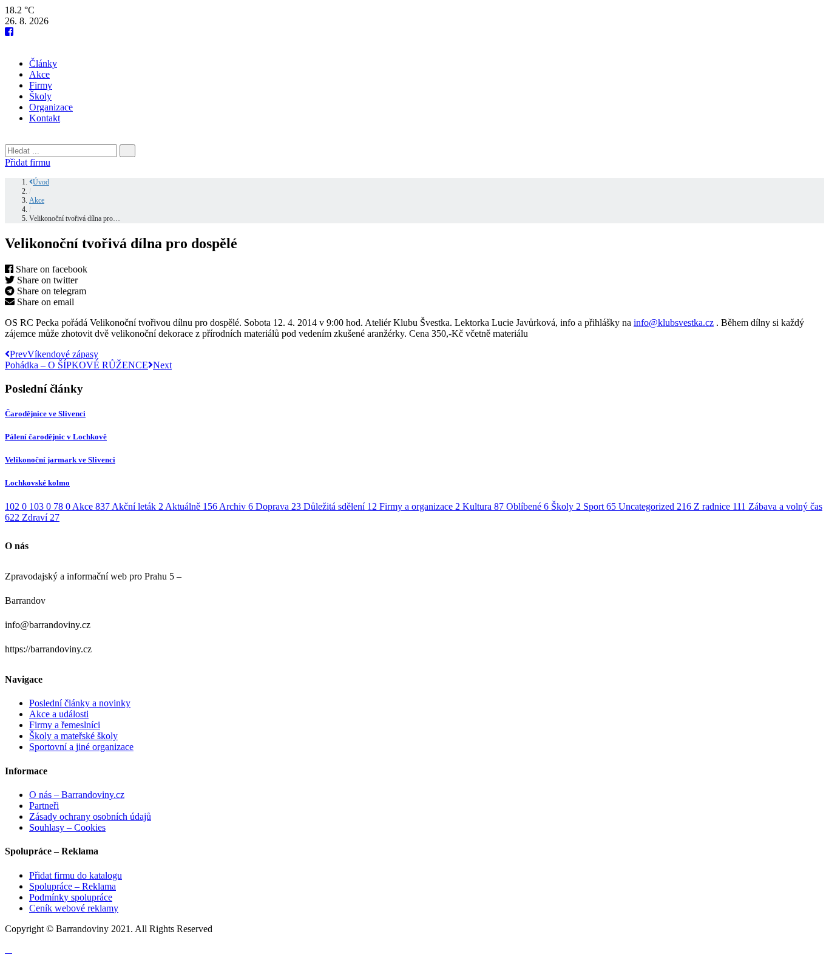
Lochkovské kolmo (37, 482)
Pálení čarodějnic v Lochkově (56, 436)
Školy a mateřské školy (73, 736)
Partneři (44, 805)
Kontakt (44, 118)
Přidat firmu (27, 162)
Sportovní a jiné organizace (81, 747)
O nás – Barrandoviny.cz (76, 794)
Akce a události (59, 714)
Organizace (51, 107)
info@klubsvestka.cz (674, 322)
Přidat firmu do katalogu (75, 875)
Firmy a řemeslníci (64, 725)
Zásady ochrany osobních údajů (90, 816)
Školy (40, 96)
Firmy (40, 85)
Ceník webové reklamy (73, 908)
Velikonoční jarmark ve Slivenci (60, 459)
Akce (39, 74)
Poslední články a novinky (79, 703)
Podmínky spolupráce (70, 897)
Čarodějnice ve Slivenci (45, 413)
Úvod (41, 182)
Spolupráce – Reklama (72, 886)
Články (43, 63)
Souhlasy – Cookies (67, 827)
